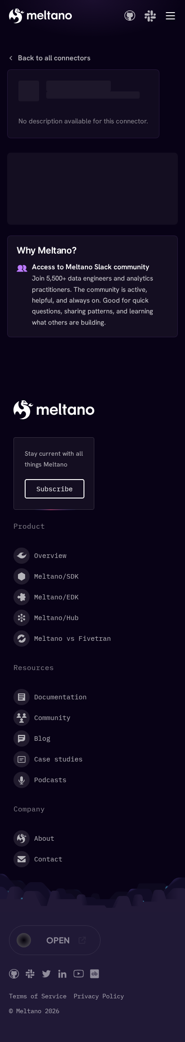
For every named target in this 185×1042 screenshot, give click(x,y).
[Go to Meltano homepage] (40, 15)
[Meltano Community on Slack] (30, 974)
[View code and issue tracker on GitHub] (130, 15)
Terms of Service (37, 996)
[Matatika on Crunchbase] (94, 974)
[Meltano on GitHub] (14, 974)
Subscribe (54, 489)
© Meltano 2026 (34, 1011)
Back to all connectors (54, 58)
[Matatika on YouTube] (78, 974)
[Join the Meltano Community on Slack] (150, 16)
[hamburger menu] (170, 15)
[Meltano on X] (46, 974)
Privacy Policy (99, 996)
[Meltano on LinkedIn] (62, 974)
